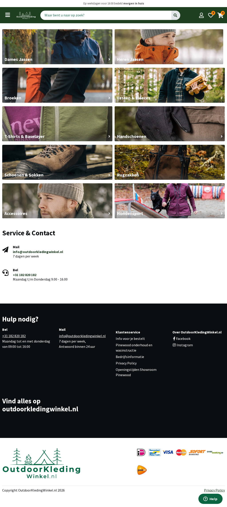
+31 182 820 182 (24, 275)
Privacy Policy (126, 363)
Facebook (183, 338)
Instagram (184, 345)
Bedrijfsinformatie (130, 356)
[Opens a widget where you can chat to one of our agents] (210, 499)
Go (175, 15)
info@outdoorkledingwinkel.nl (38, 252)
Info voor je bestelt (130, 338)
